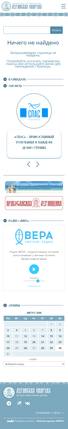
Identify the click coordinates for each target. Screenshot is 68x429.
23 (60, 342)
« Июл (32, 359)
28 (42, 348)
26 (25, 348)
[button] (28, 164)
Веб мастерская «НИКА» (50, 420)
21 (42, 342)
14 (42, 336)
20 (33, 342)
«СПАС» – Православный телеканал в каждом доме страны (34, 142)
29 (51, 348)
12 (25, 336)
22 (51, 342)
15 (51, 336)
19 (25, 342)
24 (8, 348)
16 (60, 336)
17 (8, 342)
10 (8, 336)
